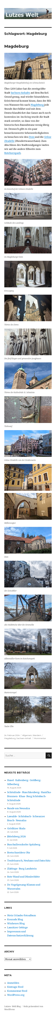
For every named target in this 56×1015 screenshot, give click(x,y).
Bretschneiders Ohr (18, 852)
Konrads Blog (15, 919)
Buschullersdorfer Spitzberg (23, 844)
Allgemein (27, 735)
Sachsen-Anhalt (23, 738)
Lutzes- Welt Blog (12, 1006)
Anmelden (13, 982)
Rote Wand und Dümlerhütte (23, 876)
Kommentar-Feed (17, 990)
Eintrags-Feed (15, 986)
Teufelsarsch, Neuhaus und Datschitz (28, 860)
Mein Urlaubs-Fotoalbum (21, 915)
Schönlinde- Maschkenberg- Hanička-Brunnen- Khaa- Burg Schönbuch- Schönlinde (29, 796)
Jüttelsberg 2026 (16, 836)
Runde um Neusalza (18, 808)
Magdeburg (16, 46)
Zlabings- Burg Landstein (22, 868)
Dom (32, 136)
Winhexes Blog (16, 923)
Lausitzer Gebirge (17, 927)
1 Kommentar (40, 738)
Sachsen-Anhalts (20, 92)
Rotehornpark (12, 153)
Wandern (37, 735)
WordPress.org (15, 994)
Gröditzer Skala (16, 828)
